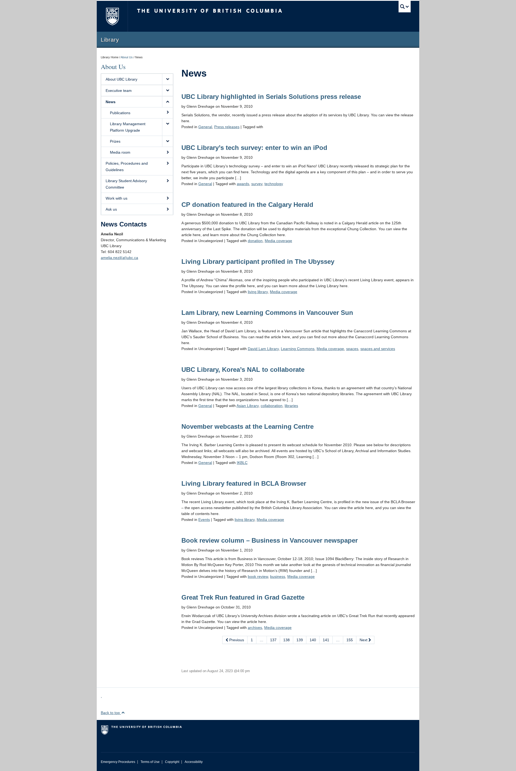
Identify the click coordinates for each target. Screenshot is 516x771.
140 (313, 640)
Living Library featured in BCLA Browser (243, 483)
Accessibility (194, 762)
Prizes (115, 141)
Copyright (172, 762)
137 (273, 640)
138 (286, 640)
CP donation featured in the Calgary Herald (247, 204)
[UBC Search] (405, 6)
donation (255, 241)
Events (204, 519)
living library (258, 292)
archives (255, 627)
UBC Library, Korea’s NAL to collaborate (242, 369)
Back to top (111, 713)
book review (258, 576)
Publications (120, 113)
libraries (291, 405)
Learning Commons (297, 349)
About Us (127, 57)
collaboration (271, 405)
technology (273, 184)
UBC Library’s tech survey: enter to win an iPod (254, 147)
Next (364, 640)
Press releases (226, 127)
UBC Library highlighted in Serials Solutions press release (271, 96)
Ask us (111, 209)
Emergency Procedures (118, 762)
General (205, 127)
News (111, 102)
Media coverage (278, 241)
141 (326, 640)
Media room (120, 152)
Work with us (116, 198)
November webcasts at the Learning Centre (247, 426)
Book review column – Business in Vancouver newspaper (269, 540)
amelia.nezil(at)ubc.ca (119, 257)
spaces (352, 349)
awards (243, 184)
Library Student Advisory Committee (126, 184)
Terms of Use (150, 762)
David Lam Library (263, 349)
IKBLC (242, 462)
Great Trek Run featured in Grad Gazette (242, 597)
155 (349, 640)
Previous (236, 640)
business (277, 576)
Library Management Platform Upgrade (127, 127)
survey (256, 184)
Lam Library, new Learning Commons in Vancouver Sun (267, 312)
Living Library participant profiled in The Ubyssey (257, 261)
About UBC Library (121, 79)
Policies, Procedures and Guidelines (127, 166)
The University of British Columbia (112, 16)
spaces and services (377, 349)
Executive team (119, 90)
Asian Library (247, 405)
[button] (167, 79)
